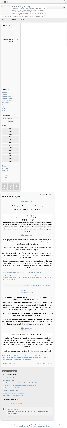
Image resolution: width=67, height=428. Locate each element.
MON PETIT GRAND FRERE (43, 363)
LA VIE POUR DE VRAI (9, 363)
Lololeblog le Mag (21, 6)
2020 (10, 145)
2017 (10, 153)
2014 (10, 161)
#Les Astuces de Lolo (43, 357)
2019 (10, 147)
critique (4, 106)
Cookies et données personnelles (26, 426)
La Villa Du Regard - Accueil (32, 273)
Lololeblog (4, 94)
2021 (10, 142)
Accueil (4, 19)
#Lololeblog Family (14, 359)
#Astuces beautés (25, 359)
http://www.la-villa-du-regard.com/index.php (37, 285)
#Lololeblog (5, 359)
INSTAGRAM (5, 168)
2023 (10, 137)
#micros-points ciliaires (31, 355)
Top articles (34, 425)
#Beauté (19, 357)
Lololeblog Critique (7, 98)
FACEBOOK (5, 171)
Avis (3, 104)
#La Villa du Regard (9, 355)
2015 (10, 158)
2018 (10, 150)
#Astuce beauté (11, 357)
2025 (10, 131)
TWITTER (5, 175)
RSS (16, 188)
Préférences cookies (43, 426)
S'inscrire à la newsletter (9, 371)
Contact (22, 19)
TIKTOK (4, 173)
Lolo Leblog (16, 425)
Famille (3, 111)
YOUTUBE (4, 177)
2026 (10, 129)
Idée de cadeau (6, 102)
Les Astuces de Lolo (7, 100)
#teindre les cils (19, 355)
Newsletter (13, 19)
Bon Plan (4, 109)
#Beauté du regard (27, 357)
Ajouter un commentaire (16, 403)
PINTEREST (5, 179)
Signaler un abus (50, 425)
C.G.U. (58, 425)
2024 (10, 134)
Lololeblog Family (6, 96)
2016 (10, 156)
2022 (10, 139)
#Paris (35, 357)
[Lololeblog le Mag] (5, 10)
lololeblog (4, 92)
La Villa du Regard (11, 196)
